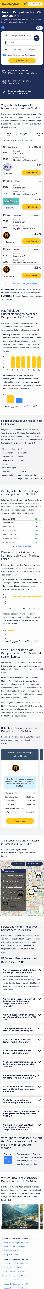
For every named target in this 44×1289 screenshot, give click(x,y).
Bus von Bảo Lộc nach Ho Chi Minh (15, 1266)
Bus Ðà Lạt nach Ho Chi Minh (12, 1282)
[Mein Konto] (24, 3)
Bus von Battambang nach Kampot (15, 1245)
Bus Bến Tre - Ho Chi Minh (11, 1270)
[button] (31, 894)
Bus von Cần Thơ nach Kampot (13, 1249)
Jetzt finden (31, 172)
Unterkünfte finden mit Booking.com (20, 55)
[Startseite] (11, 4)
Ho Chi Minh (35, 866)
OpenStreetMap (31, 918)
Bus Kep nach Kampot (10, 1257)
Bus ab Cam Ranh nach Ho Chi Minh (15, 1274)
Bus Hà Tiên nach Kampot (11, 1253)
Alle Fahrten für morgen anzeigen (23, 283)
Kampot (19, 866)
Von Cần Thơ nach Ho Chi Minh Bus (15, 1278)
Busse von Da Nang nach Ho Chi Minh (16, 1286)
